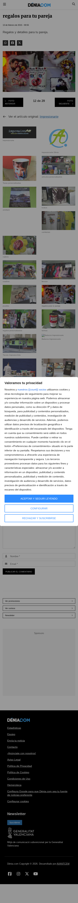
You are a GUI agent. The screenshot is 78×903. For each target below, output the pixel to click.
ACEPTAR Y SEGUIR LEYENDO (39, 498)
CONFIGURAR (39, 508)
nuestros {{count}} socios (32, 389)
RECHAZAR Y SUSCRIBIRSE (39, 518)
